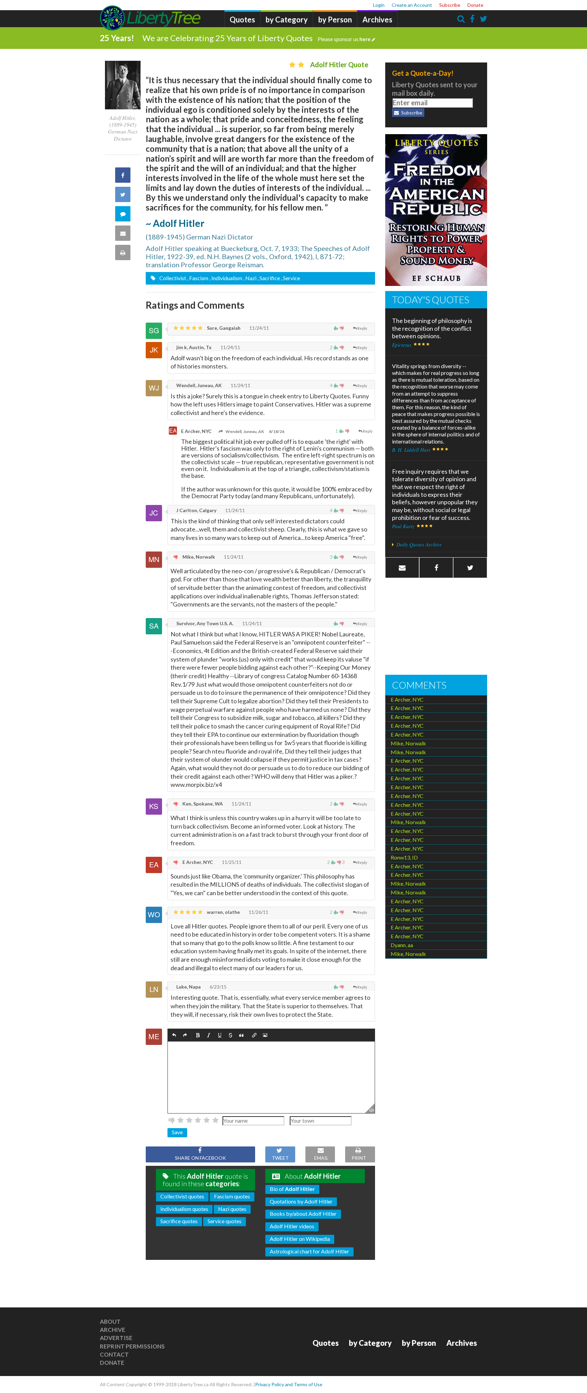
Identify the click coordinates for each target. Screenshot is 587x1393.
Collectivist (172, 278)
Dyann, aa (402, 945)
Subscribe (449, 5)
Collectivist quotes (182, 1196)
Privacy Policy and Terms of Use (288, 1384)
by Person (335, 19)
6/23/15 (218, 987)
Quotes (242, 19)
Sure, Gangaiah (223, 328)
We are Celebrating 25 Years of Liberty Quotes (256, 38)
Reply (362, 328)
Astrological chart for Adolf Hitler (309, 1251)
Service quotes (225, 1221)
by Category (287, 19)
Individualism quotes (184, 1209)
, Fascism (197, 278)
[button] (174, 1035)
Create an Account (412, 5)
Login (379, 5)
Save (177, 1132)
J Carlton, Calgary (195, 510)
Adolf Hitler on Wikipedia (300, 1238)
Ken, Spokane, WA (202, 804)
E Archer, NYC (196, 431)
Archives (377, 19)
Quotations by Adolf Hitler (301, 1201)
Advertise (116, 1337)
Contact (114, 1354)
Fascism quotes (232, 1196)
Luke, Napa (188, 987)
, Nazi (249, 278)
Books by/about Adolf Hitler (303, 1213)
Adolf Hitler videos (292, 1226)
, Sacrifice (268, 278)
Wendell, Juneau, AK (198, 385)
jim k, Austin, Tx (193, 347)
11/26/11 (258, 912)
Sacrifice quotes (179, 1221)
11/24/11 (258, 328)
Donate (475, 5)
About (110, 1321)
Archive (112, 1329)
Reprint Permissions (132, 1346)
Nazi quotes (232, 1209)
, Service (290, 278)
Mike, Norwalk (198, 557)
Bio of (292, 1189)
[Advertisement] (436, 627)
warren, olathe (223, 912)
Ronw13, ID (404, 857)
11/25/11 (231, 862)
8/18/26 (276, 431)
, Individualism (225, 278)
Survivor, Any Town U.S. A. (204, 623)
